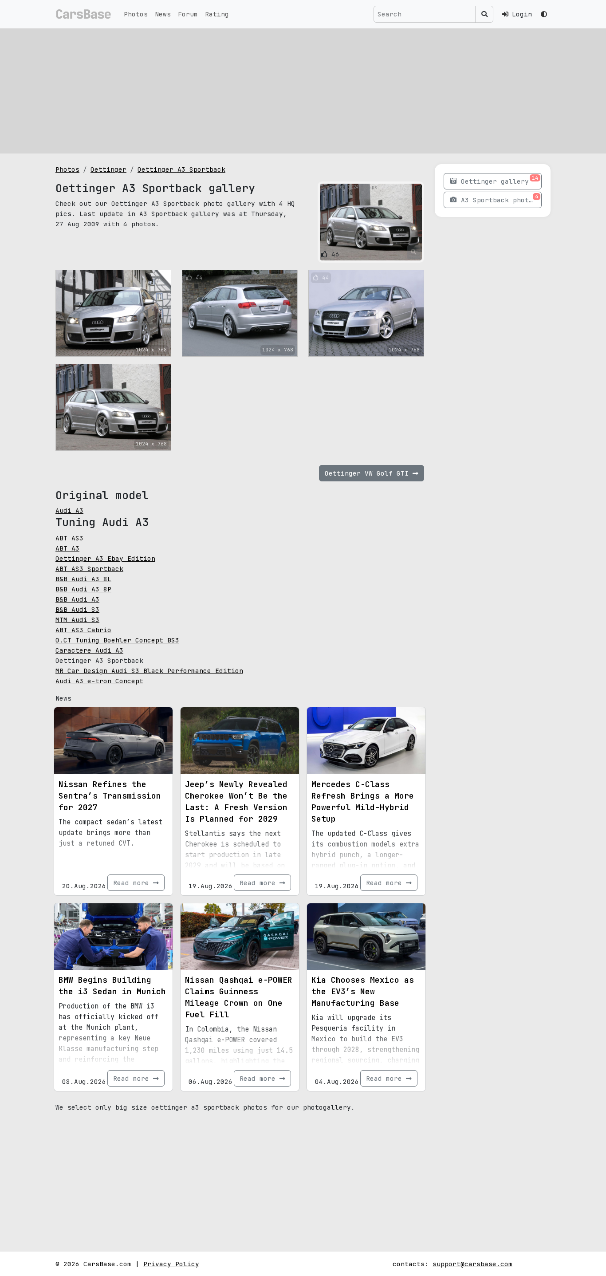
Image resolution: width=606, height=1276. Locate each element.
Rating (217, 14)
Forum (188, 14)
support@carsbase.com (472, 1264)
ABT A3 (67, 548)
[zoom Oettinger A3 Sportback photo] (414, 252)
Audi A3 (69, 510)
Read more (133, 882)
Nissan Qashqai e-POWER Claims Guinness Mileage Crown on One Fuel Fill (238, 997)
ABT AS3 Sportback (89, 568)
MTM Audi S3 (77, 619)
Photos (136, 14)
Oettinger (108, 169)
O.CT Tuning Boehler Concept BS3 (117, 640)
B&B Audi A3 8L (83, 579)
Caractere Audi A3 (89, 650)
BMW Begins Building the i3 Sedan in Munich (112, 985)
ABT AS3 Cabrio (83, 630)
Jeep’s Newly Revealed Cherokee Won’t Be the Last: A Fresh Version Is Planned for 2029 (236, 801)
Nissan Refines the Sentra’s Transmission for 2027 (110, 795)
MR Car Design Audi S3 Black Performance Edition (149, 670)
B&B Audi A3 (77, 599)
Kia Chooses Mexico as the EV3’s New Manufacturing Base (362, 991)
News (163, 14)
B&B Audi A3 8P (83, 589)
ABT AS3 (69, 538)
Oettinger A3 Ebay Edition (105, 558)
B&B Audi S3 (77, 609)
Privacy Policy (171, 1264)
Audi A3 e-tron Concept (99, 681)
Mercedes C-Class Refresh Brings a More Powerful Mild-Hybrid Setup (362, 801)
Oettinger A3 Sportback (181, 169)
